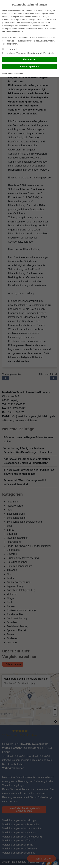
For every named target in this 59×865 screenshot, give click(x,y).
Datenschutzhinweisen (12, 32)
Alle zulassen (29, 59)
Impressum (18, 73)
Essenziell (11, 49)
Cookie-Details (8, 73)
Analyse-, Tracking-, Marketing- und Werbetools (30, 53)
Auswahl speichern (29, 66)
